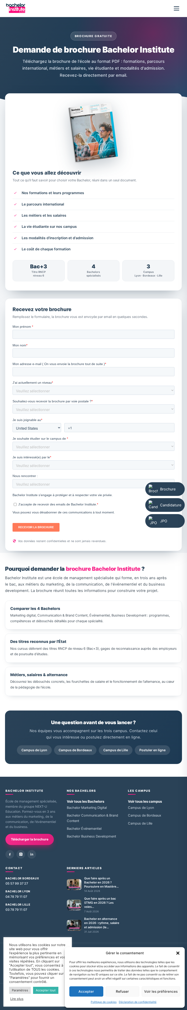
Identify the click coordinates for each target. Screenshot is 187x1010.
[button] (178, 953)
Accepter (86, 991)
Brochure (168, 489)
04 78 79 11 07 (16, 896)
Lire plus (16, 999)
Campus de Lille (115, 750)
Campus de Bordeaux (75, 750)
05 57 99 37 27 (16, 883)
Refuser (122, 991)
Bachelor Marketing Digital (87, 808)
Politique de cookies (104, 1002)
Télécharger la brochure (29, 839)
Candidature (170, 505)
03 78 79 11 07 (16, 909)
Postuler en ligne (152, 750)
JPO (163, 521)
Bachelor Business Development (91, 836)
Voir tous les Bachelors (85, 801)
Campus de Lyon (34, 750)
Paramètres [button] (20, 990)
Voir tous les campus (145, 801)
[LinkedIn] (31, 854)
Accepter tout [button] (46, 990)
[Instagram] (20, 854)
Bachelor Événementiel (84, 829)
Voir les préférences (161, 991)
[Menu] (176, 8)
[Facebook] (9, 854)
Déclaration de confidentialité (137, 1002)
